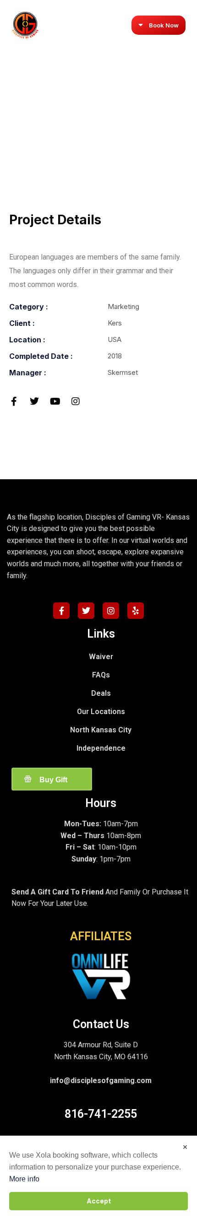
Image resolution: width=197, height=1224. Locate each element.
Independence (101, 748)
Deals (101, 693)
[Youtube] (55, 401)
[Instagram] (75, 401)
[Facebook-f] (13, 401)
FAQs (101, 675)
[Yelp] (135, 610)
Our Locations (101, 711)
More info (24, 1179)
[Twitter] (34, 401)
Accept (99, 1201)
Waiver (101, 656)
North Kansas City (100, 730)
